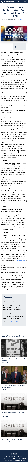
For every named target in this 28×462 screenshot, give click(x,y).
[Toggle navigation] (25, 1)
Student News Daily (11, 1)
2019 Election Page (13, 321)
